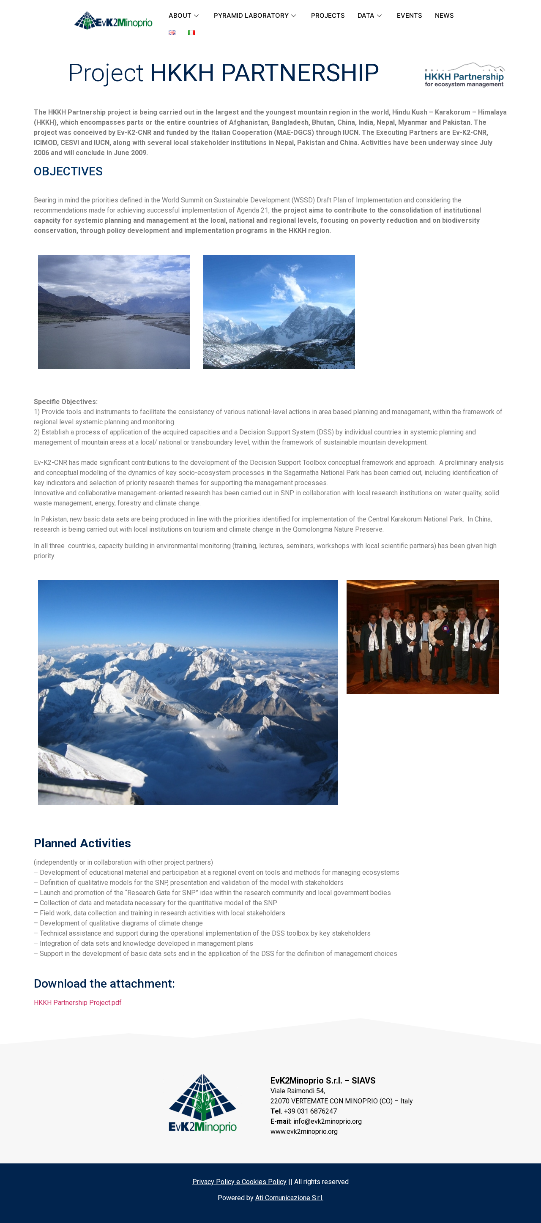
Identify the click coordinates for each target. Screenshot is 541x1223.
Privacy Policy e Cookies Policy (239, 1182)
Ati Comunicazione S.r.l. (289, 1198)
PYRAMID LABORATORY (251, 15)
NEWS (444, 15)
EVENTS (409, 15)
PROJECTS (328, 15)
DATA (366, 15)
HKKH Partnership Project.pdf (78, 1003)
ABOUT (180, 15)
